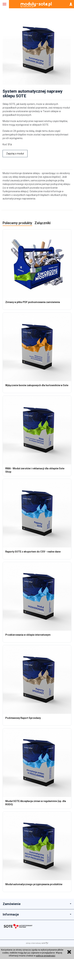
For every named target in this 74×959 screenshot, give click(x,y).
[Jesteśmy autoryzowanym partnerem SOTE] (37, 927)
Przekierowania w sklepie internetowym (28, 634)
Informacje (11, 914)
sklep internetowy (33, 943)
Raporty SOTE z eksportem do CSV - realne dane (33, 551)
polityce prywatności (45, 956)
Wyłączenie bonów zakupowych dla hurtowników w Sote (36, 385)
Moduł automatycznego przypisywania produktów (33, 884)
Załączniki (43, 223)
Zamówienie (11, 904)
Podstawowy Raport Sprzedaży (23, 718)
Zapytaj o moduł (15, 153)
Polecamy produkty (17, 223)
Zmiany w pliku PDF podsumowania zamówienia (32, 302)
